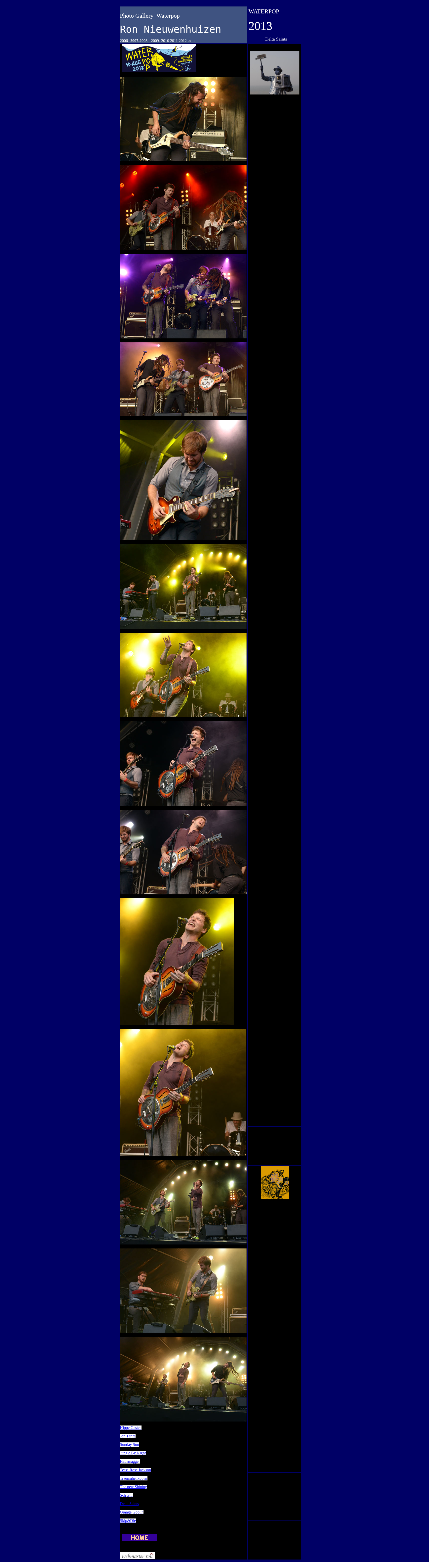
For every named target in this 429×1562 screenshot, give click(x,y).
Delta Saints (129, 1504)
